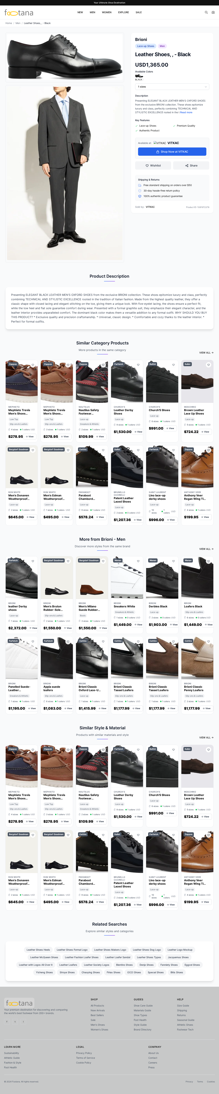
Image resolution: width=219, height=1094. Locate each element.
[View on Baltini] (173, 399)
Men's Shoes (98, 1024)
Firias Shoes (113, 972)
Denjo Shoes (147, 964)
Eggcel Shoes (192, 964)
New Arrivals (98, 1010)
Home (8, 23)
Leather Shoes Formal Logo (72, 949)
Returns (181, 1015)
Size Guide (183, 1005)
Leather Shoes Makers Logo (110, 949)
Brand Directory (142, 1029)
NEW (80, 12)
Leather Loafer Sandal (117, 957)
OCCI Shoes (134, 972)
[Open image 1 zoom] (65, 57)
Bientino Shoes (124, 964)
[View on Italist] (208, 399)
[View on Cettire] (103, 484)
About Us (153, 1053)
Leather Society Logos (96, 964)
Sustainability (11, 1053)
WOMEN (106, 12)
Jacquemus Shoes (178, 957)
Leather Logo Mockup (180, 949)
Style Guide (140, 1024)
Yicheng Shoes (44, 972)
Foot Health (140, 1019)
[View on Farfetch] (138, 399)
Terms (200, 1081)
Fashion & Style (12, 1062)
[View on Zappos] (33, 399)
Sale (93, 1019)
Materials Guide (142, 1010)
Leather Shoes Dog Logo (147, 949)
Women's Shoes (99, 1029)
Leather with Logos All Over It (36, 964)
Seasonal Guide (185, 1019)
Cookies (211, 1081)
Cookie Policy (83, 1062)
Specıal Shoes (156, 972)
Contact (152, 1057)
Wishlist (155, 165)
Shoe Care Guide (143, 1005)
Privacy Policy (84, 1053)
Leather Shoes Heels (38, 949)
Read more (186, 112)
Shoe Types (140, 1015)
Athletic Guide (12, 1057)
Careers (152, 1062)
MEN (92, 12)
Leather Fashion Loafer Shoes (82, 957)
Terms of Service (85, 1057)
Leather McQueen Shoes (44, 957)
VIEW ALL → (206, 352)
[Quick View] (26, 399)
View (31, 436)
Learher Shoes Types (149, 957)
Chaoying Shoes (91, 972)
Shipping (182, 1010)
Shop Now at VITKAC (174, 151)
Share (193, 165)
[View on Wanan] (138, 595)
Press (151, 1067)
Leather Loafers (68, 964)
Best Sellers (97, 1015)
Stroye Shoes (67, 972)
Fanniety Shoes (169, 964)
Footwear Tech (185, 1029)
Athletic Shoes (185, 1024)
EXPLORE (123, 12)
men (18, 23)
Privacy (189, 1081)
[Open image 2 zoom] (65, 173)
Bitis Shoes (177, 972)
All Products (97, 1005)
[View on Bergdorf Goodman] (33, 484)
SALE (139, 12)
